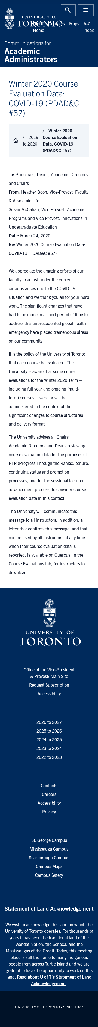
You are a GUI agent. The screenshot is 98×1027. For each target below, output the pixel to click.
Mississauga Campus (49, 848)
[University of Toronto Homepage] (49, 622)
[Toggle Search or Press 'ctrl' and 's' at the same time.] (68, 10)
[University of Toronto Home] (25, 19)
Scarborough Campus (49, 857)
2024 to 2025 (49, 739)
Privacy (49, 811)
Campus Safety (49, 875)
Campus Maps (49, 866)
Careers (49, 794)
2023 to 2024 (49, 748)
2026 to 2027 (49, 722)
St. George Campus (49, 840)
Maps (74, 23)
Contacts (56, 23)
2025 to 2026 (49, 730)
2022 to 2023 (49, 757)
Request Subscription (49, 684)
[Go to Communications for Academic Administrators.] (16, 140)
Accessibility (49, 693)
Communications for (31, 51)
